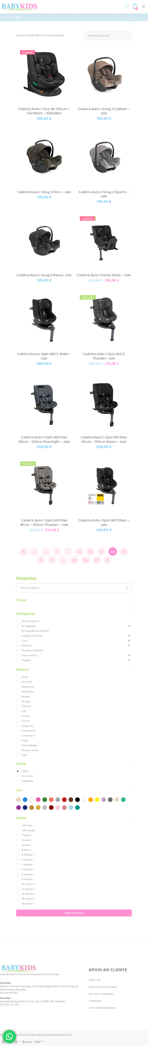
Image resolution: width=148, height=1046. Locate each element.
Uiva (68, 1035)
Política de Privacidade (103, 987)
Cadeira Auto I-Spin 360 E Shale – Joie (44, 356)
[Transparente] (31, 800)
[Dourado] (38, 807)
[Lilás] (103, 799)
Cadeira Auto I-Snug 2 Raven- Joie (44, 275)
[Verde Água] (123, 799)
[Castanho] (71, 799)
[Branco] (84, 800)
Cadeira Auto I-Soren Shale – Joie (104, 275)
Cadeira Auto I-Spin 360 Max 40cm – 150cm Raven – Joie (104, 439)
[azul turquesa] (77, 807)
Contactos (95, 1001)
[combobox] (108, 35)
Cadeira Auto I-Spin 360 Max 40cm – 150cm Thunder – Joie (44, 522)
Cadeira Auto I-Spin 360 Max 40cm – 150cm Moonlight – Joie (44, 439)
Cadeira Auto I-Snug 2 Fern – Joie (44, 192)
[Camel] (31, 807)
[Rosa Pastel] (58, 807)
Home (6, 17)
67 (101, 552)
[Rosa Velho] (64, 807)
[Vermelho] (64, 799)
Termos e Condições (101, 994)
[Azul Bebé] (71, 807)
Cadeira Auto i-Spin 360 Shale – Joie (104, 522)
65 (79, 552)
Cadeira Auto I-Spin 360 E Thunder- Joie (103, 356)
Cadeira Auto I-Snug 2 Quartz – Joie (104, 194)
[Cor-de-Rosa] (38, 799)
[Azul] (25, 799)
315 (97, 560)
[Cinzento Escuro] (110, 799)
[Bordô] (51, 807)
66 (90, 552)
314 (85, 560)
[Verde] (44, 799)
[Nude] (18, 799)
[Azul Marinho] (25, 807)
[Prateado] (44, 807)
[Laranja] (90, 799)
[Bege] (116, 799)
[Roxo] (18, 807)
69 (124, 552)
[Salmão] (51, 799)
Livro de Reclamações (102, 1008)
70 (41, 560)
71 (52, 560)
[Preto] (77, 799)
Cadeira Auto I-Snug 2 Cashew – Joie (104, 111)
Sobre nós (95, 980)
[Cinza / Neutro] (58, 799)
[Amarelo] (97, 799)
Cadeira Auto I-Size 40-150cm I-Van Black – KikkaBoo (44, 111)
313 (74, 560)
